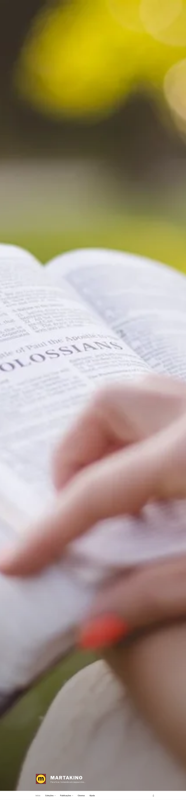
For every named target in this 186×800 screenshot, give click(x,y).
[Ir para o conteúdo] (153, 795)
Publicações (65, 795)
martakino (66, 778)
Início (38, 795)
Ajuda (92, 795)
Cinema (81, 795)
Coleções (49, 795)
